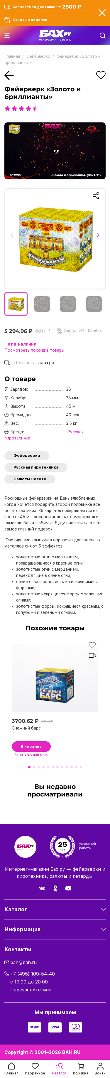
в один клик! (31, 754)
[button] (14, 238)
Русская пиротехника (35, 467)
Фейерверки (26, 455)
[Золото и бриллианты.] (55, 239)
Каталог (15, 909)
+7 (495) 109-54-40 (32, 974)
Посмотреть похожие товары (34, 350)
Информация (22, 929)
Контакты (17, 949)
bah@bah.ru (23, 962)
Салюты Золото (29, 479)
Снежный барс (26, 728)
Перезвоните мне (30, 990)
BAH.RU (71, 1052)
